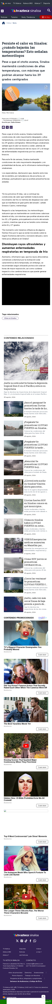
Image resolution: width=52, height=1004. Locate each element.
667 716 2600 (31, 966)
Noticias (4, 17)
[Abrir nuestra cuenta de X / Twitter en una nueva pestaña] (17, 940)
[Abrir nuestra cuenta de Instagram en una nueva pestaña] (21, 940)
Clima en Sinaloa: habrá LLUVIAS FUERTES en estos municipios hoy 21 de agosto (35, 525)
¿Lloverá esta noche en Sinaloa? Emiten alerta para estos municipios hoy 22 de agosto (35, 486)
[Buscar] (49, 10)
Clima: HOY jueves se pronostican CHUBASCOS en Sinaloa (35, 563)
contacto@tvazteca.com (34, 964)
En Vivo (47, 17)
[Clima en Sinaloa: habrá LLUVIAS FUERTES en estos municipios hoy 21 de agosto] (13, 526)
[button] (43, 996)
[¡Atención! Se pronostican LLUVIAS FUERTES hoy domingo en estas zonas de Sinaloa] (13, 468)
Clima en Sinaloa (10, 318)
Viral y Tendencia (28, 17)
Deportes (47, 3)
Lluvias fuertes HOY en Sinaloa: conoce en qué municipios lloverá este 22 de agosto (35, 506)
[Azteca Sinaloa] (26, 11)
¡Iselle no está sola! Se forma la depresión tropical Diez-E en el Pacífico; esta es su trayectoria (26, 386)
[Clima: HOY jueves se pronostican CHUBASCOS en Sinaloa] (13, 565)
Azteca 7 (38, 3)
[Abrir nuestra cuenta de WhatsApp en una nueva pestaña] (34, 940)
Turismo (14, 17)
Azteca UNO (28, 3)
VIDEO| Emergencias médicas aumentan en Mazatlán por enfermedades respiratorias (35, 545)
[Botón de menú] (2, 10)
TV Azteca (17, 3)
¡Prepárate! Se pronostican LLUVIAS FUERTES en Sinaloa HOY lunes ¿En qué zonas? (36, 428)
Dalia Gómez (15, 122)
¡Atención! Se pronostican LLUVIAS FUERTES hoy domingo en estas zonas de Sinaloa (36, 467)
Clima (9, 23)
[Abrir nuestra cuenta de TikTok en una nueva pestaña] (26, 940)
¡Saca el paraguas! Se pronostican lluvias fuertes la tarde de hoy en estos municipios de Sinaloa (36, 408)
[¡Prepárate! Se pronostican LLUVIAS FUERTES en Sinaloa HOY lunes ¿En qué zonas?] (13, 429)
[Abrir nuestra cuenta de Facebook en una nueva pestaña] (30, 940)
